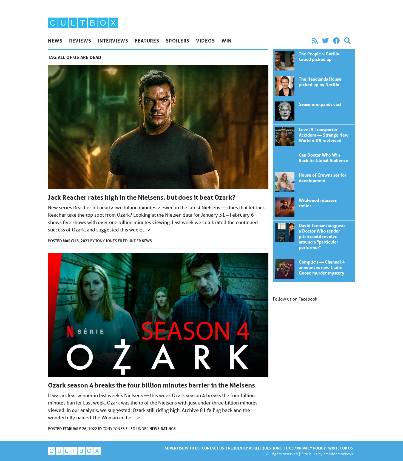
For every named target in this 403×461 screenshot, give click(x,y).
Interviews (113, 41)
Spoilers (177, 41)
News (55, 41)
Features (147, 41)
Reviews (80, 41)
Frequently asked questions (254, 448)
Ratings (168, 428)
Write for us (340, 448)
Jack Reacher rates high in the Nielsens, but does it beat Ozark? (141, 197)
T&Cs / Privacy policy (305, 448)
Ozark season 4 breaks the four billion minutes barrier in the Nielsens (151, 385)
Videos (205, 41)
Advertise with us (182, 448)
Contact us (213, 448)
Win (227, 41)
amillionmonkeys (338, 453)
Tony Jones (106, 240)
